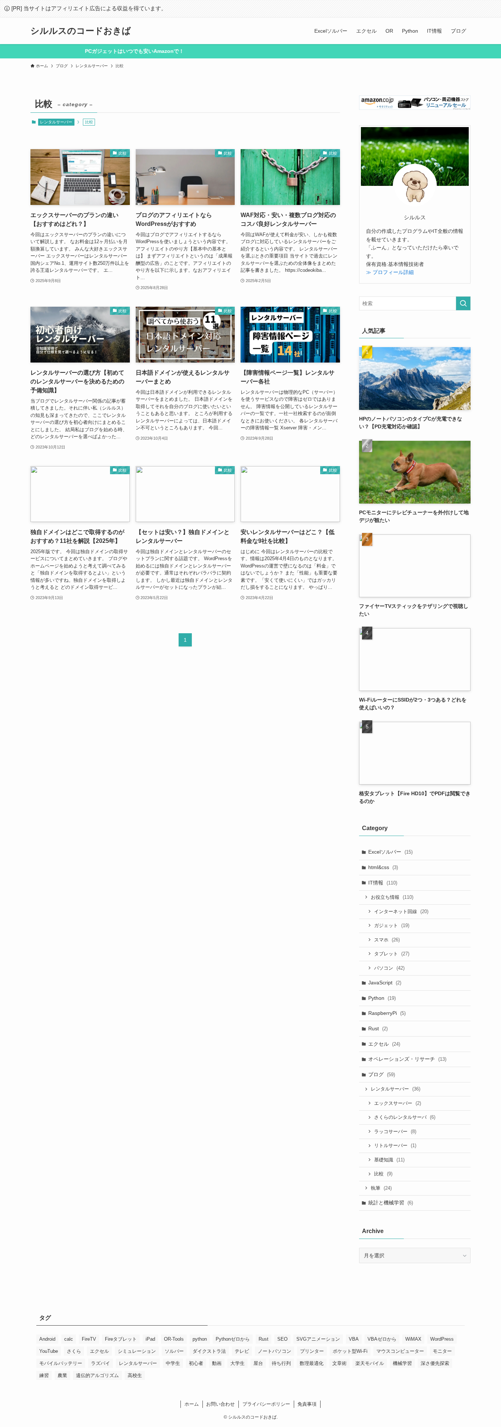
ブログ (381, 1074)
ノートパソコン (274, 1351)
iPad (150, 1339)
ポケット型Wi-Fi (350, 1351)
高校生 (135, 1375)
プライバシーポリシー (266, 1404)
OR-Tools (174, 1339)
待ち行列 (281, 1363)
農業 (62, 1375)
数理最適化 (311, 1363)
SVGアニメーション (318, 1339)
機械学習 (402, 1363)
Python (382, 998)
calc (68, 1339)
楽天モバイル (369, 1363)
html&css (383, 867)
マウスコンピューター (400, 1351)
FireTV (89, 1339)
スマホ (387, 940)
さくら (74, 1351)
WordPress (442, 1339)
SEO (282, 1339)
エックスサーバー (397, 1103)
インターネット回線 (401, 911)
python (200, 1339)
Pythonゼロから (233, 1339)
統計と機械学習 (390, 1203)
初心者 (196, 1363)
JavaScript (384, 982)
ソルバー (174, 1351)
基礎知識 (389, 1160)
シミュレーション (137, 1351)
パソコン (389, 968)
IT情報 (382, 883)
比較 (383, 1173)
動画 (217, 1363)
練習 (44, 1375)
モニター (442, 1351)
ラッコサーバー (395, 1131)
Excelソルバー (390, 852)
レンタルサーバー (56, 122)
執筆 (381, 1188)
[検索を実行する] (463, 303)
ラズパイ (100, 1363)
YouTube (48, 1351)
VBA (354, 1339)
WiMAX (413, 1339)
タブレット (391, 953)
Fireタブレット (121, 1339)
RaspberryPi (387, 1013)
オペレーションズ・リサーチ (407, 1059)
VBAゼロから (381, 1339)
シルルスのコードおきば (80, 30)
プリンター (312, 1351)
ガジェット (391, 925)
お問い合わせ (220, 1404)
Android (47, 1339)
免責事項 (307, 1404)
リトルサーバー (395, 1145)
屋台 (258, 1363)
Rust (378, 1028)
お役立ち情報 (392, 897)
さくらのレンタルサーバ (404, 1117)
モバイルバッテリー (60, 1363)
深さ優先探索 (435, 1363)
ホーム (191, 1404)
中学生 (173, 1363)
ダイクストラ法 (209, 1351)
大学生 (237, 1363)
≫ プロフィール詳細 (390, 272)
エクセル (384, 1044)
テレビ (242, 1351)
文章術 (339, 1363)
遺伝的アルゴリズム (97, 1375)
